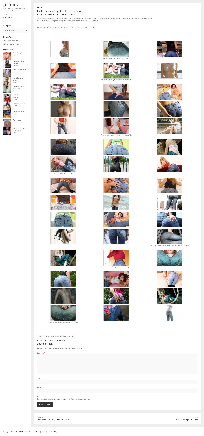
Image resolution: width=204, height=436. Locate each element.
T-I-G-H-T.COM (10, 4)
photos (59, 340)
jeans (49, 340)
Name (39, 378)
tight (63, 340)
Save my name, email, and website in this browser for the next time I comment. (63, 399)
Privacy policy (7, 17)
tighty (41, 14)
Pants (39, 7)
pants (54, 340)
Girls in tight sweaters (10, 40)
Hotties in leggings (19, 103)
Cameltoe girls (18, 53)
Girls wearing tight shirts (11, 44)
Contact (5, 14)
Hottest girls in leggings (17, 96)
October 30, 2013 (54, 14)
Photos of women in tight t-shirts (19, 129)
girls (45, 340)
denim (41, 340)
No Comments (70, 14)
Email (39, 387)
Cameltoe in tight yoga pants (18, 87)
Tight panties (17, 120)
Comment (41, 353)
